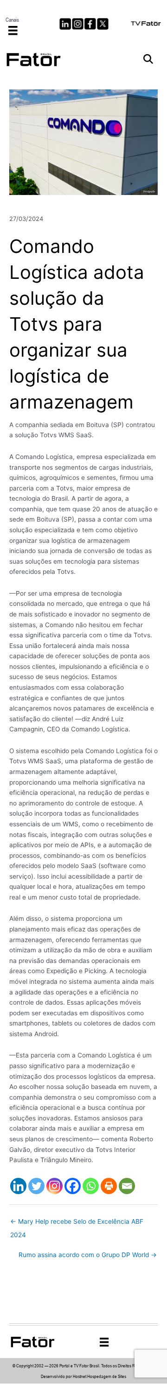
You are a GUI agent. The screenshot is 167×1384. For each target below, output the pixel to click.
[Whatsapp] (91, 1186)
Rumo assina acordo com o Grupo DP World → (88, 1254)
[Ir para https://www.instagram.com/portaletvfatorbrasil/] (78, 24)
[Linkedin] (18, 1186)
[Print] (109, 1186)
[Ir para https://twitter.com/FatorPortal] (103, 24)
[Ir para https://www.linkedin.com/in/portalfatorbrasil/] (65, 24)
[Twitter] (36, 1186)
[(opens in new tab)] (146, 22)
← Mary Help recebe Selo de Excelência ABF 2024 (76, 1224)
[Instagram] (54, 1186)
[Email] (127, 1186)
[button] (148, 59)
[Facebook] (72, 1186)
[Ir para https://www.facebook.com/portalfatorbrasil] (90, 24)
